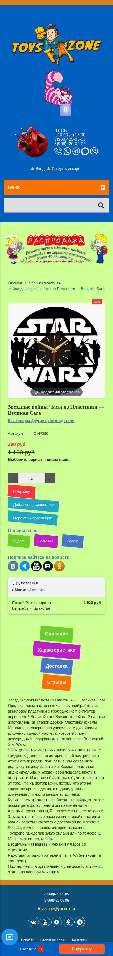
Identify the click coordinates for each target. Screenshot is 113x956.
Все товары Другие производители (41, 421)
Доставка (57, 666)
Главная (15, 283)
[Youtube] (36, 570)
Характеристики (56, 650)
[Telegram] (24, 570)
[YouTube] (45, 922)
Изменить (37, 590)
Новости (27, 940)
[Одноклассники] (59, 570)
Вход (40, 168)
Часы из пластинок (45, 283)
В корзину (82, 948)
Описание (56, 633)
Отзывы (56, 682)
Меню (14, 187)
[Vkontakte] (33, 922)
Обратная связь (53, 940)
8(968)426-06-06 (70, 144)
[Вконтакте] (13, 570)
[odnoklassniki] (68, 922)
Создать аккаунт (67, 168)
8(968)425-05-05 (70, 139)
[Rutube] (48, 570)
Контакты (79, 940)
